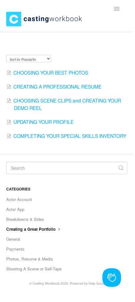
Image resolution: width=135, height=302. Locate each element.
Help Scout (96, 283)
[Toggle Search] (121, 168)
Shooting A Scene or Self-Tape (33, 269)
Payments (15, 249)
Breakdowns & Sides (25, 219)
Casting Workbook (46, 283)
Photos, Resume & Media (29, 259)
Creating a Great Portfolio (31, 229)
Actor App (15, 209)
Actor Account (19, 199)
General (13, 239)
